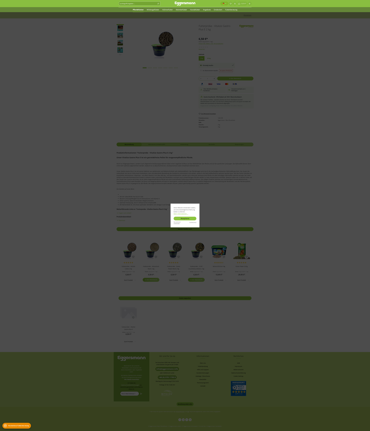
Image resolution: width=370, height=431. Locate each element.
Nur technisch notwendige (177, 222)
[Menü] (249, 3)
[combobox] (137, 4)
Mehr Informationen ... (181, 214)
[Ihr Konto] (235, 3)
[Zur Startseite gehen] (185, 4)
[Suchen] (158, 4)
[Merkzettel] (231, 3)
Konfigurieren (192, 222)
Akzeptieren (185, 218)
